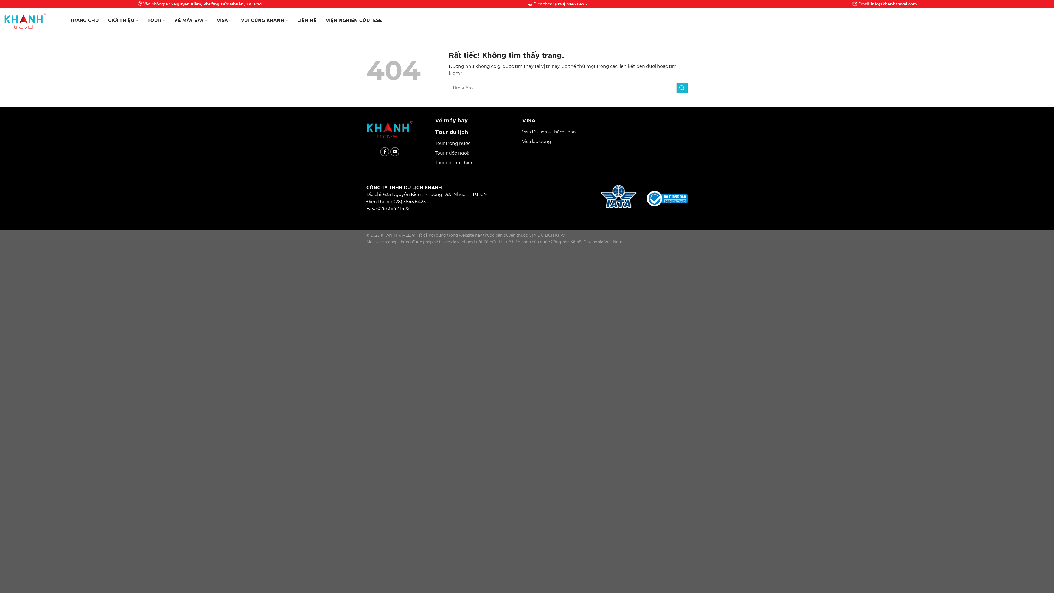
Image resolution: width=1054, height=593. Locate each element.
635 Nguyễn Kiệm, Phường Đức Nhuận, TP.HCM (214, 4)
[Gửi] (682, 88)
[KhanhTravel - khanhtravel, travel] (31, 20)
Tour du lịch (451, 131)
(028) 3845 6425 (571, 4)
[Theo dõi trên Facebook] (384, 151)
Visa (222, 20)
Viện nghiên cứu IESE (354, 20)
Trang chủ (84, 20)
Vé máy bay (189, 20)
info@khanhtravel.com (894, 4)
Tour (154, 20)
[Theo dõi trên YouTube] (394, 151)
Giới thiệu (121, 20)
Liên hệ (306, 20)
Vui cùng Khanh (262, 20)
